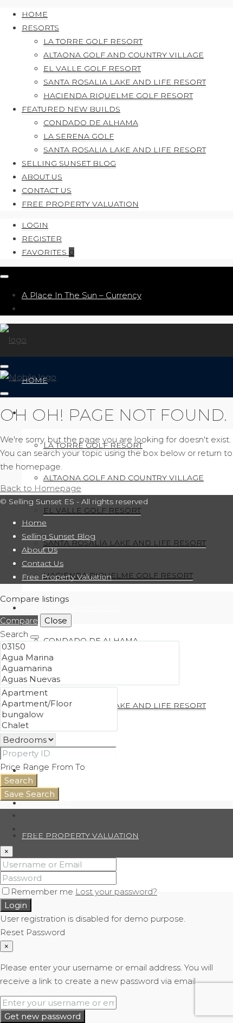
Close (55, 620)
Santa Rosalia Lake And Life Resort (124, 82)
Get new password (42, 1016)
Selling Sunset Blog (69, 163)
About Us (42, 177)
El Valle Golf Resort (92, 68)
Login (35, 225)
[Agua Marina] (90, 657)
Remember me (43, 891)
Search (18, 780)
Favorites (48, 252)
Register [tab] (38, 829)
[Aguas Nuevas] (90, 679)
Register (42, 238)
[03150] (90, 646)
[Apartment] (59, 692)
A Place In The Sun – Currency (81, 295)
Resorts (40, 28)
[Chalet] (59, 725)
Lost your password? (116, 891)
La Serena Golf (78, 136)
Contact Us (47, 190)
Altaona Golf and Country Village (123, 55)
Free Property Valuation (80, 204)
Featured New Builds (71, 109)
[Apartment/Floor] (59, 703)
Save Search (29, 794)
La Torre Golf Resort (93, 41)
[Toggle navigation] (4, 276)
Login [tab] (33, 815)
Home (35, 14)
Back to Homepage (40, 488)
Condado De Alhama (90, 122)
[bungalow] (59, 714)
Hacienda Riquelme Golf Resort (118, 95)
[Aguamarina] (90, 668)
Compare (19, 620)
